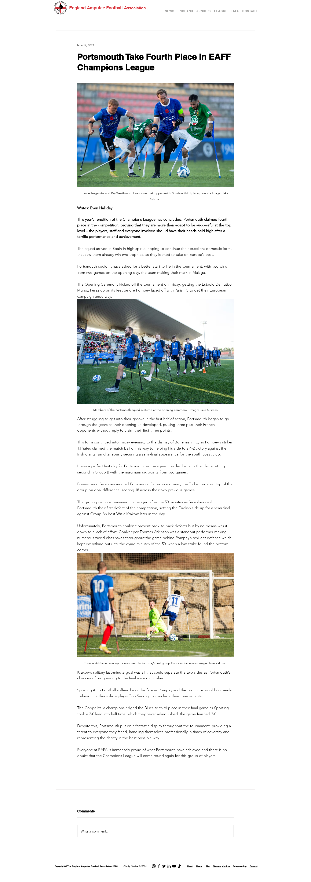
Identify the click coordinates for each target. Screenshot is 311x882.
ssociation (136, 8)
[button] (185, 11)
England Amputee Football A (98, 7)
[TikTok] (179, 866)
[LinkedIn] (169, 866)
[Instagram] (153, 866)
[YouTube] (174, 866)
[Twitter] (164, 866)
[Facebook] (159, 866)
